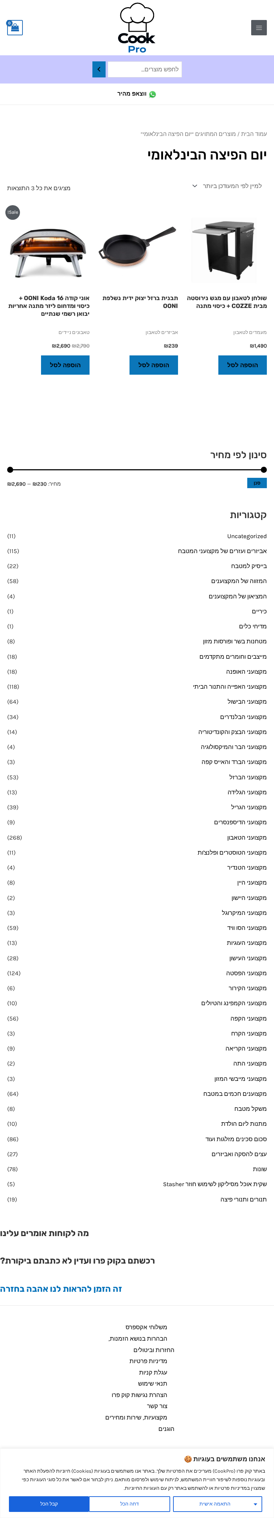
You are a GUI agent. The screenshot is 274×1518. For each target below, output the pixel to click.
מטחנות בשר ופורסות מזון (235, 641)
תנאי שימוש (152, 1383)
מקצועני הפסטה (246, 973)
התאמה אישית (214, 1504)
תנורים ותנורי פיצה (243, 1199)
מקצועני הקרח (249, 1033)
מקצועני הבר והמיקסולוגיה (234, 746)
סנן (257, 483)
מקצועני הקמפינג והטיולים (234, 1003)
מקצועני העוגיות (247, 942)
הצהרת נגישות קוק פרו (139, 1394)
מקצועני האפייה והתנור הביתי (230, 686)
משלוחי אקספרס (146, 1327)
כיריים (259, 611)
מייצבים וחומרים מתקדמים (233, 656)
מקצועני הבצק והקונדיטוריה (232, 731)
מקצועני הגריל (249, 807)
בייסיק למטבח (249, 566)
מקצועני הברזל (248, 777)
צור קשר (157, 1406)
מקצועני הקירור (248, 988)
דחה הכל (129, 1504)
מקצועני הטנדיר (247, 867)
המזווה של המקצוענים (239, 581)
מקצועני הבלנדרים (243, 716)
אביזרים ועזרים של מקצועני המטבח (222, 551)
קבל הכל (49, 1504)
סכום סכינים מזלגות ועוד (236, 1139)
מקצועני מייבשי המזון (240, 1078)
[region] (137, 1483)
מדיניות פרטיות (148, 1361)
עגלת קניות (153, 1372)
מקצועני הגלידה (247, 792)
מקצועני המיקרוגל (244, 912)
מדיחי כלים (253, 626)
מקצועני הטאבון (247, 837)
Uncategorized (247, 536)
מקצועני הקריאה (246, 1048)
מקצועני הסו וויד (247, 927)
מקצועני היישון (249, 897)
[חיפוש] (99, 69)
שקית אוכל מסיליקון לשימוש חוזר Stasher (215, 1184)
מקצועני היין (252, 882)
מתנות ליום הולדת (244, 1123)
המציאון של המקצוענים (238, 596)
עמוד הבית (254, 134)
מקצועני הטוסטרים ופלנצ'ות (232, 852)
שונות (260, 1169)
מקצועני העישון (248, 958)
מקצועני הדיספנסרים (240, 822)
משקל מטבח (250, 1108)
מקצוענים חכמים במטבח (235, 1093)
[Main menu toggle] (259, 28)
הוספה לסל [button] (242, 365)
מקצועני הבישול (247, 701)
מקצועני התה (250, 1063)
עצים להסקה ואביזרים (239, 1154)
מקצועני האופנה (246, 671)
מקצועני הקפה (248, 1018)
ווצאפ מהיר (132, 93)
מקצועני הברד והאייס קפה (234, 761)
